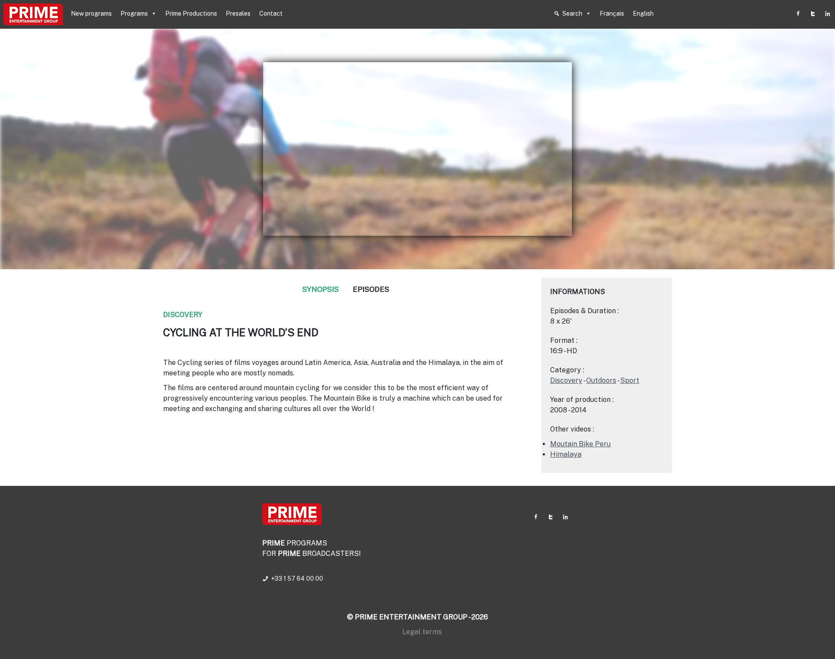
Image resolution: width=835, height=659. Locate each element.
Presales (238, 13)
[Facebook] (798, 13)
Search (572, 13)
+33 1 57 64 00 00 (297, 578)
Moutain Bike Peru (580, 444)
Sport (629, 380)
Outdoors (601, 380)
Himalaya (565, 454)
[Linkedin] (827, 13)
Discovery (182, 315)
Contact (271, 13)
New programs (91, 13)
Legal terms (422, 632)
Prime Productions (191, 13)
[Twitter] (812, 13)
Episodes (371, 289)
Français (612, 13)
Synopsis (320, 289)
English (643, 13)
